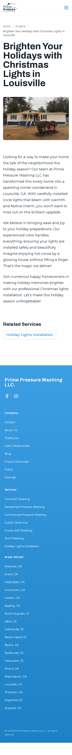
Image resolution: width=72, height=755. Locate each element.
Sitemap (10, 477)
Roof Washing (14, 538)
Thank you (11, 438)
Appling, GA (12, 605)
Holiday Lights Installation (29, 335)
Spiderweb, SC (14, 653)
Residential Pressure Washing (25, 507)
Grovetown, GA (15, 590)
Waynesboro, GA (16, 676)
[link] (36, 33)
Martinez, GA (13, 566)
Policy (9, 469)
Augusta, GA (13, 708)
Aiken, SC (11, 621)
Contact (10, 422)
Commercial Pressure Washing (25, 515)
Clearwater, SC (14, 661)
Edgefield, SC (14, 700)
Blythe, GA (12, 645)
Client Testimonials (17, 446)
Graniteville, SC (14, 629)
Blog (8, 453)
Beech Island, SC (16, 637)
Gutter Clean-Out (16, 522)
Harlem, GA (12, 598)
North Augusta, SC (17, 613)
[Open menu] (66, 7)
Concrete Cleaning (17, 499)
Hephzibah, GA (15, 582)
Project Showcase (17, 461)
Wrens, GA (12, 668)
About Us (11, 430)
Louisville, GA (13, 684)
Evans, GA (11, 574)
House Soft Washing (18, 530)
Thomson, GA (14, 692)
